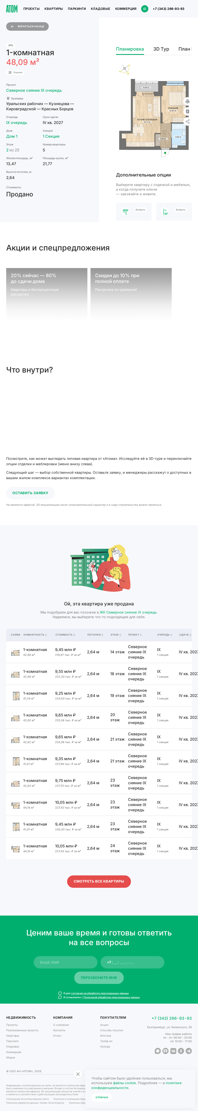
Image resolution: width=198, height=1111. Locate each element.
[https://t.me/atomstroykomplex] (189, 1051)
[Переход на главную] (11, 9)
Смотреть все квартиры (99, 881)
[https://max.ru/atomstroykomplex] (158, 1051)
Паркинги (77, 9)
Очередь (163, 634)
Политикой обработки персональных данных (112, 997)
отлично (102, 1097)
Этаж (115, 634)
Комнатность (34, 634)
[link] (99, 652)
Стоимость (64, 634)
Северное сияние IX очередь (34, 90)
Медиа (10, 1057)
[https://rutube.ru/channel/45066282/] (165, 1051)
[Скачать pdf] (187, 111)
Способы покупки (111, 1030)
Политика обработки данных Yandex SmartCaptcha (35, 1102)
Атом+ (57, 1035)
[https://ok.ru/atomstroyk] (181, 1051)
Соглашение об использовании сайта (27, 1098)
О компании (61, 1024)
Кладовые (100, 9)
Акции (104, 1024)
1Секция (51, 136)
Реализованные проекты (22, 1030)
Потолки (94, 634)
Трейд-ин (106, 1041)
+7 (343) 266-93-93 (168, 9)
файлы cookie (124, 1083)
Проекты (31, 9)
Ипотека (105, 1035)
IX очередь (16, 122)
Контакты (59, 1030)
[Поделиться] (187, 121)
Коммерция (126, 9)
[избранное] (188, 9)
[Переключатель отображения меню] (144, 8)
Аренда (105, 1046)
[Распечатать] (187, 101)
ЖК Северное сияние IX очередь (128, 612)
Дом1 (11, 136)
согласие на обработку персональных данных (100, 993)
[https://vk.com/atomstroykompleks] (173, 1051)
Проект (133, 634)
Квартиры (53, 9)
